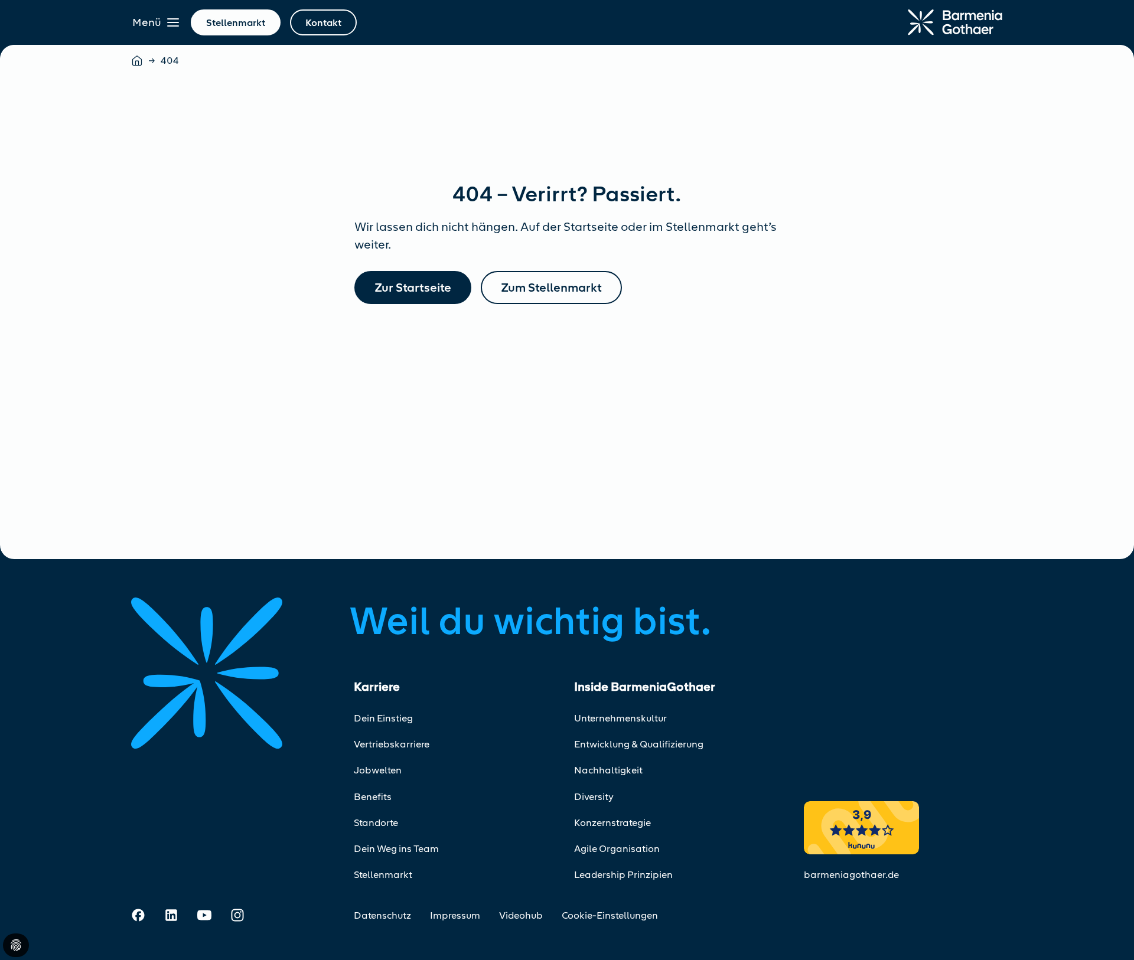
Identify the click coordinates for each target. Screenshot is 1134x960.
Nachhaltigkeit (608, 770)
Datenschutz (382, 915)
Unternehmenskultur (620, 718)
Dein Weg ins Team (396, 848)
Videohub (521, 915)
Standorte (376, 822)
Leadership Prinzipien (623, 874)
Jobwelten (378, 770)
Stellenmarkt (383, 874)
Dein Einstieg (383, 718)
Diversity (594, 796)
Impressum (455, 915)
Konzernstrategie (612, 822)
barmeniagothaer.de (851, 874)
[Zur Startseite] (955, 22)
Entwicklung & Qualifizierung (638, 744)
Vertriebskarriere (391, 744)
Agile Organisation (617, 848)
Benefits (373, 796)
